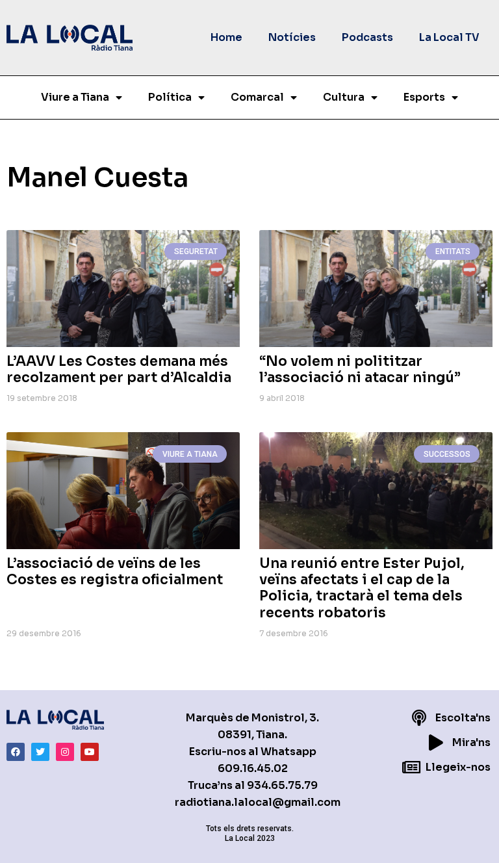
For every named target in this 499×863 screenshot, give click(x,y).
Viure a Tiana (75, 97)
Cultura (344, 97)
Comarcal (257, 97)
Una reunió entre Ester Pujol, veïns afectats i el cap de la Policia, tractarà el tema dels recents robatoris (362, 588)
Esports (424, 97)
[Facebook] (15, 752)
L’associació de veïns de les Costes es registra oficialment (114, 571)
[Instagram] (65, 752)
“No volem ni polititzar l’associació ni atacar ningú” (360, 369)
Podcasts (367, 37)
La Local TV (449, 37)
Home (226, 37)
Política (170, 97)
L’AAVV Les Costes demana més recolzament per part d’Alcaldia (118, 369)
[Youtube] (90, 752)
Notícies (292, 37)
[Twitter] (40, 752)
